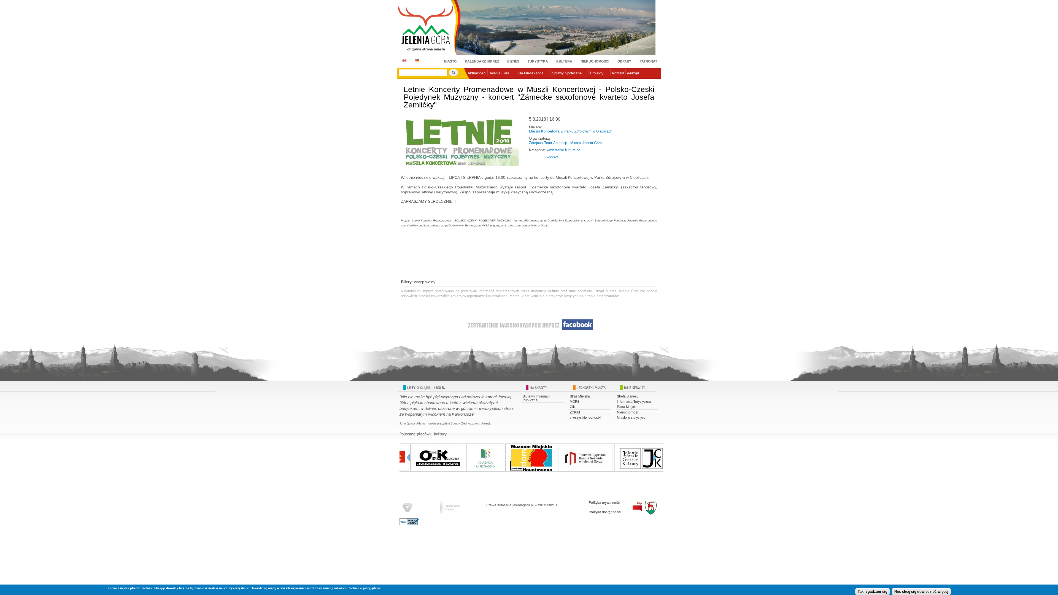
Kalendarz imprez (482, 61)
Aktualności (477, 73)
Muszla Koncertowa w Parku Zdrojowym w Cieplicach (570, 131)
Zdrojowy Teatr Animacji (548, 142)
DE (416, 60)
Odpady (624, 61)
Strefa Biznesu (628, 396)
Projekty (596, 73)
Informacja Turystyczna (634, 401)
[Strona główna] (429, 28)
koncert (552, 156)
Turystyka (538, 61)
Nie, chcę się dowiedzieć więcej (921, 591)
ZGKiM (575, 412)
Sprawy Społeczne (567, 73)
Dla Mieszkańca (530, 73)
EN (403, 60)
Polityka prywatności (604, 502)
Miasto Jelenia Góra (586, 142)
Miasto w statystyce (631, 417)
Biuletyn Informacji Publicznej (536, 398)
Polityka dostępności (605, 511)
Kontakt (618, 73)
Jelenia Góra (499, 73)
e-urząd (633, 73)
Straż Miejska (580, 396)
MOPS (574, 401)
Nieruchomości (595, 61)
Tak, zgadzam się (872, 591)
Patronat (648, 61)
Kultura (564, 61)
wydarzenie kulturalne (563, 149)
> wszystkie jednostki (585, 417)
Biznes (513, 61)
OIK (572, 406)
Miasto (450, 61)
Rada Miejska (627, 406)
